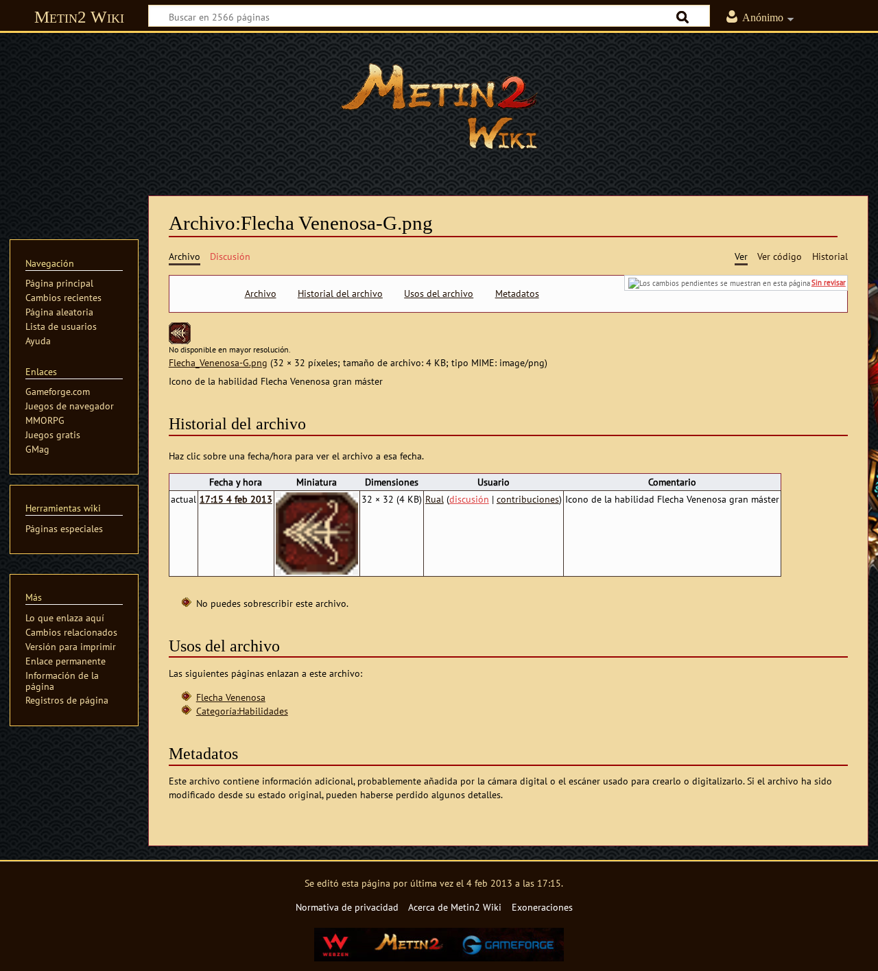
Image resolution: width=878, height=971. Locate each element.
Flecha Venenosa (230, 697)
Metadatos (517, 293)
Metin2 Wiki (79, 17)
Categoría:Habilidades (242, 710)
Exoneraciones (542, 906)
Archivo (260, 293)
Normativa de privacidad (347, 906)
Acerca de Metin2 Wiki (454, 906)
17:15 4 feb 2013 (236, 498)
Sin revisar (828, 282)
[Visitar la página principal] (439, 106)
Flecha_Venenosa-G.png (218, 362)
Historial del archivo (340, 293)
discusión (469, 498)
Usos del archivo (438, 293)
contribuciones (528, 498)
